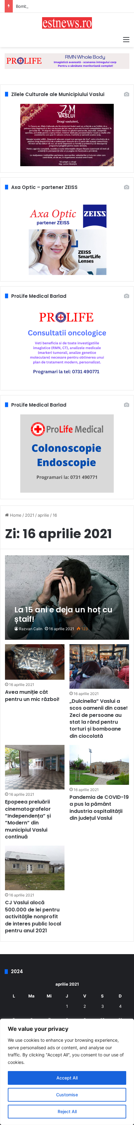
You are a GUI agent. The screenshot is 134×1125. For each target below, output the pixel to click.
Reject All (67, 1111)
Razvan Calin (30, 628)
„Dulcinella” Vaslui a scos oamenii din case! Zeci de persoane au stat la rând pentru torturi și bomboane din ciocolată (98, 719)
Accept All (67, 1077)
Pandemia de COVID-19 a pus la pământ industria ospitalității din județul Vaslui (99, 808)
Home (15, 515)
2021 (29, 515)
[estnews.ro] (67, 23)
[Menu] (126, 39)
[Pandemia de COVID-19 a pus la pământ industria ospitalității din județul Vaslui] (99, 765)
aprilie (43, 515)
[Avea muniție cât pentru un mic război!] (34, 662)
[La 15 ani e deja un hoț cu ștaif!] (67, 597)
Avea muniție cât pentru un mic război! (32, 695)
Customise (67, 1094)
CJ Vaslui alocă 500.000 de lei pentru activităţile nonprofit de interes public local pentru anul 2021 (33, 916)
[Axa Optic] (67, 60)
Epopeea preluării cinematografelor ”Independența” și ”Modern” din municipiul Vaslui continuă (28, 819)
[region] (67, 1072)
